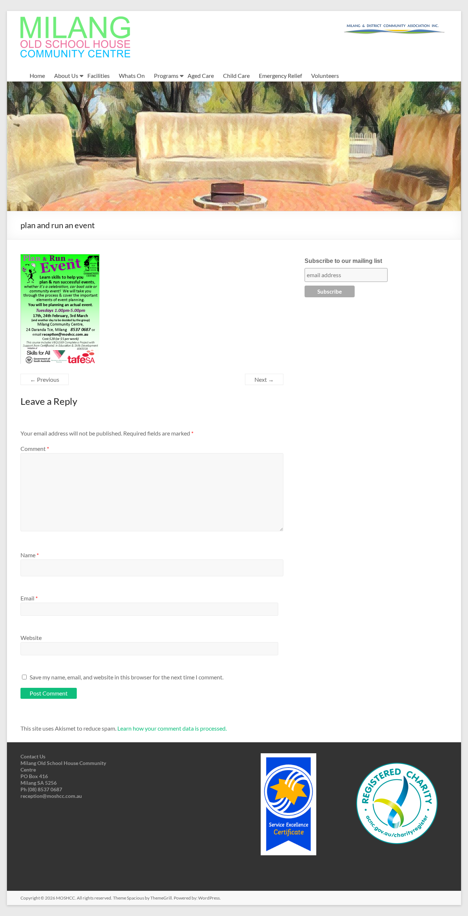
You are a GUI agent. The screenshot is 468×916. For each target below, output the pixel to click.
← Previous (44, 379)
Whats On (132, 75)
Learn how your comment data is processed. (172, 728)
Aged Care (201, 75)
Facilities (98, 75)
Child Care (236, 75)
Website (31, 637)
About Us (66, 75)
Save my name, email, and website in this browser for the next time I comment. (126, 677)
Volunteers (325, 75)
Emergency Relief (280, 75)
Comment (34, 448)
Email (29, 598)
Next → (264, 379)
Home (37, 75)
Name (29, 554)
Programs (166, 75)
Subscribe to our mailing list (343, 261)
